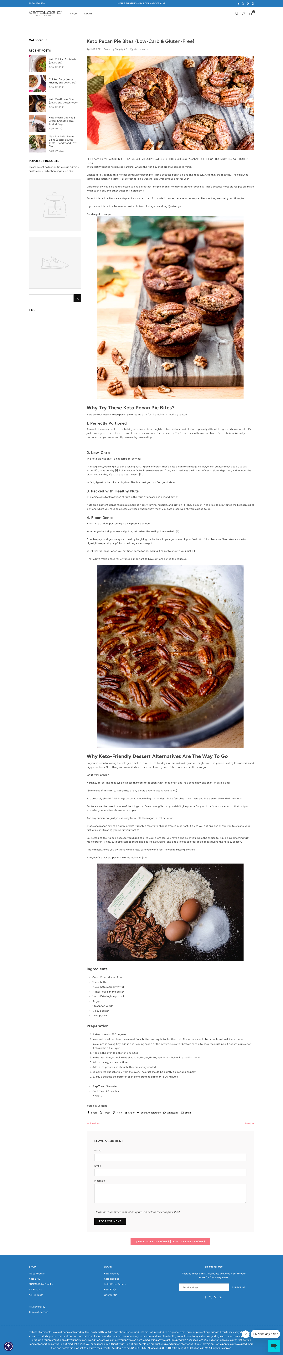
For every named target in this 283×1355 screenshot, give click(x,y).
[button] (250, 13)
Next (248, 1123)
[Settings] (243, 13)
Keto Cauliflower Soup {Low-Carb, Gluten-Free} (63, 101)
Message (99, 1180)
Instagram (152, 206)
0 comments (140, 49)
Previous (94, 1123)
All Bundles (35, 1289)
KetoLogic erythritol (112, 986)
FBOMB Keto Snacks (41, 1284)
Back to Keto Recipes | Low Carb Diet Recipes (171, 1241)
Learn (88, 13)
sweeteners (152, 470)
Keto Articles (111, 1273)
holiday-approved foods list (187, 186)
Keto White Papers (115, 1284)
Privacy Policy (37, 1306)
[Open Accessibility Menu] (8, 1346)
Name (97, 1150)
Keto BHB (34, 1278)
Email (97, 1165)
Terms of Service (38, 1312)
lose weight (181, 508)
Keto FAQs (110, 1289)
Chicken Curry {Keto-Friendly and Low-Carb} (62, 81)
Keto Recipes (111, 1278)
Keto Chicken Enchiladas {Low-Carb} (63, 61)
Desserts (102, 1105)
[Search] (236, 13)
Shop (73, 13)
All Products (36, 1294)
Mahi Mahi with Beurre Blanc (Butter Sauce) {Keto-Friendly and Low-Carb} (63, 141)
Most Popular (36, 1273)
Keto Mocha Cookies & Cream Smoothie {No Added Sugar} (62, 121)
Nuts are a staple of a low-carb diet (129, 198)
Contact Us (110, 1294)
